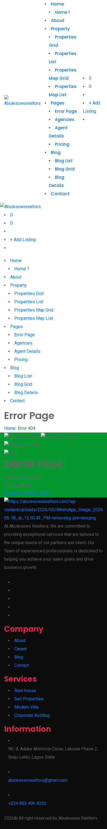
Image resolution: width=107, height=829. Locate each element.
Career (20, 648)
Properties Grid (29, 293)
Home (57, 4)
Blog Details (26, 392)
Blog (56, 152)
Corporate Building (32, 715)
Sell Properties (28, 698)
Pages (57, 103)
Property (60, 29)
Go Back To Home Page (26, 493)
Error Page (66, 111)
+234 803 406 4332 (27, 803)
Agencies (64, 119)
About (57, 20)
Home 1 (62, 12)
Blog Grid (65, 169)
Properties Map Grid (33, 310)
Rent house (25, 690)
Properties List (28, 301)
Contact (60, 194)
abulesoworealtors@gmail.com (37, 780)
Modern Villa (26, 707)
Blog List (64, 161)
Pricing (62, 144)
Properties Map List (33, 318)
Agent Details (27, 351)
